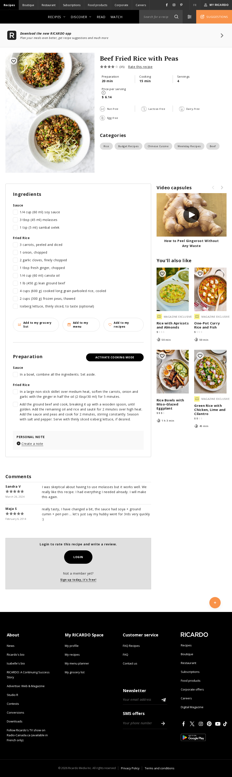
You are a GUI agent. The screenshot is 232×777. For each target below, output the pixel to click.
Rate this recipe (140, 67)
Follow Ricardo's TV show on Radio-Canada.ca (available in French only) (27, 735)
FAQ (125, 654)
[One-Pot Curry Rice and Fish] (210, 289)
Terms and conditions (159, 768)
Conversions (15, 712)
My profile (72, 646)
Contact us (130, 663)
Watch (117, 17)
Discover (79, 17)
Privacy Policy (130, 768)
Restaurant (49, 5)
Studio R (12, 695)
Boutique (28, 5)
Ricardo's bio (15, 654)
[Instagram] (201, 724)
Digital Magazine (192, 707)
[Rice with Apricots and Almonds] (173, 289)
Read (101, 17)
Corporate (121, 5)
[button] (176, 16)
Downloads (14, 721)
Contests (13, 704)
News (10, 646)
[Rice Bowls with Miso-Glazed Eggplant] (173, 371)
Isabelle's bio (16, 663)
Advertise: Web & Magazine (26, 686)
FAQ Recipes (131, 646)
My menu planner (77, 663)
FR (194, 5)
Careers (141, 5)
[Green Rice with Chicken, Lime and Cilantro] (210, 371)
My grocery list (75, 672)
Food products (97, 5)
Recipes (9, 5)
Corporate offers (192, 689)
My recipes (72, 654)
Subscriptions (71, 5)
